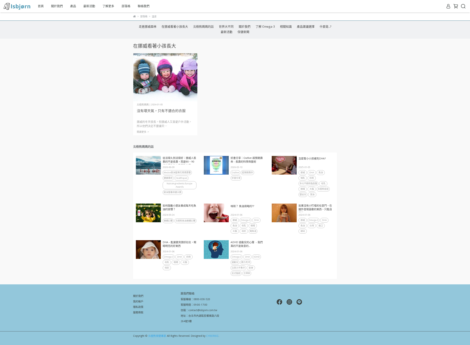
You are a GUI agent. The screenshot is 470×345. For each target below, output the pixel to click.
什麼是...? (325, 27)
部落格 (126, 6)
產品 (73, 6)
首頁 (41, 6)
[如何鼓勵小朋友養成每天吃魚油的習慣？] (148, 213)
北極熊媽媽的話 (203, 27)
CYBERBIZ (212, 335)
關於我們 (57, 6)
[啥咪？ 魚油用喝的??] (216, 213)
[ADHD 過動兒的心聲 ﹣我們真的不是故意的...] (216, 249)
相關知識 (286, 27)
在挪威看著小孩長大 (175, 27)
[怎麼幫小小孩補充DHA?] (284, 165)
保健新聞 (243, 32)
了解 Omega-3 (265, 27)
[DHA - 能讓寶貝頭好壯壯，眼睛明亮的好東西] (148, 249)
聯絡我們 (143, 6)
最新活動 (89, 6)
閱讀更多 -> (143, 131)
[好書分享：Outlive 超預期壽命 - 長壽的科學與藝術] (216, 165)
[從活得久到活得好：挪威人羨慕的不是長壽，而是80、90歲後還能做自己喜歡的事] (148, 165)
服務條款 (138, 312)
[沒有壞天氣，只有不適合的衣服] (165, 77)
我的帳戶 (138, 301)
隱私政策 (138, 307)
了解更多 (108, 6)
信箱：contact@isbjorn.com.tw (199, 310)
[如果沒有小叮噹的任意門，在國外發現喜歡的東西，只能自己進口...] (284, 213)
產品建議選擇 (305, 27)
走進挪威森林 (147, 27)
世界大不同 (226, 27)
